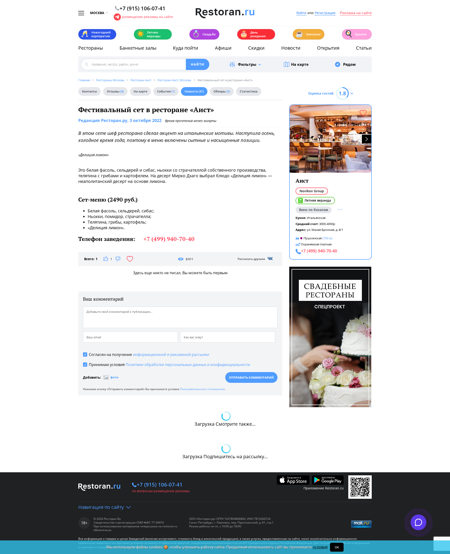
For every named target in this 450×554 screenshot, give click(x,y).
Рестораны (90, 48)
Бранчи (356, 33)
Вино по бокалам (313, 209)
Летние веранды (148, 34)
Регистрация (325, 13)
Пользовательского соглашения (202, 389)
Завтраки (308, 33)
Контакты (89, 91)
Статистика (249, 91)
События (166, 91)
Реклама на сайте (356, 13)
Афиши (223, 48)
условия (320, 547)
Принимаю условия (169, 364)
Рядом (349, 64)
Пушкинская (313, 238)
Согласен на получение (149, 354)
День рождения (253, 34)
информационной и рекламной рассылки (171, 354)
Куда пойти (185, 48)
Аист (302, 180)
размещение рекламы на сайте (147, 17)
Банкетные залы (138, 48)
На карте (299, 64)
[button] (366, 139)
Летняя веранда (317, 200)
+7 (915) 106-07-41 (160, 484)
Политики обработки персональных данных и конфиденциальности (188, 364)
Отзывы (115, 91)
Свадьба (204, 33)
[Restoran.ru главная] (225, 13)
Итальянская (316, 218)
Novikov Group (312, 191)
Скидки (256, 48)
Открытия (328, 48)
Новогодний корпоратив (96, 34)
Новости (290, 48)
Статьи (364, 48)
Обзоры (222, 91)
